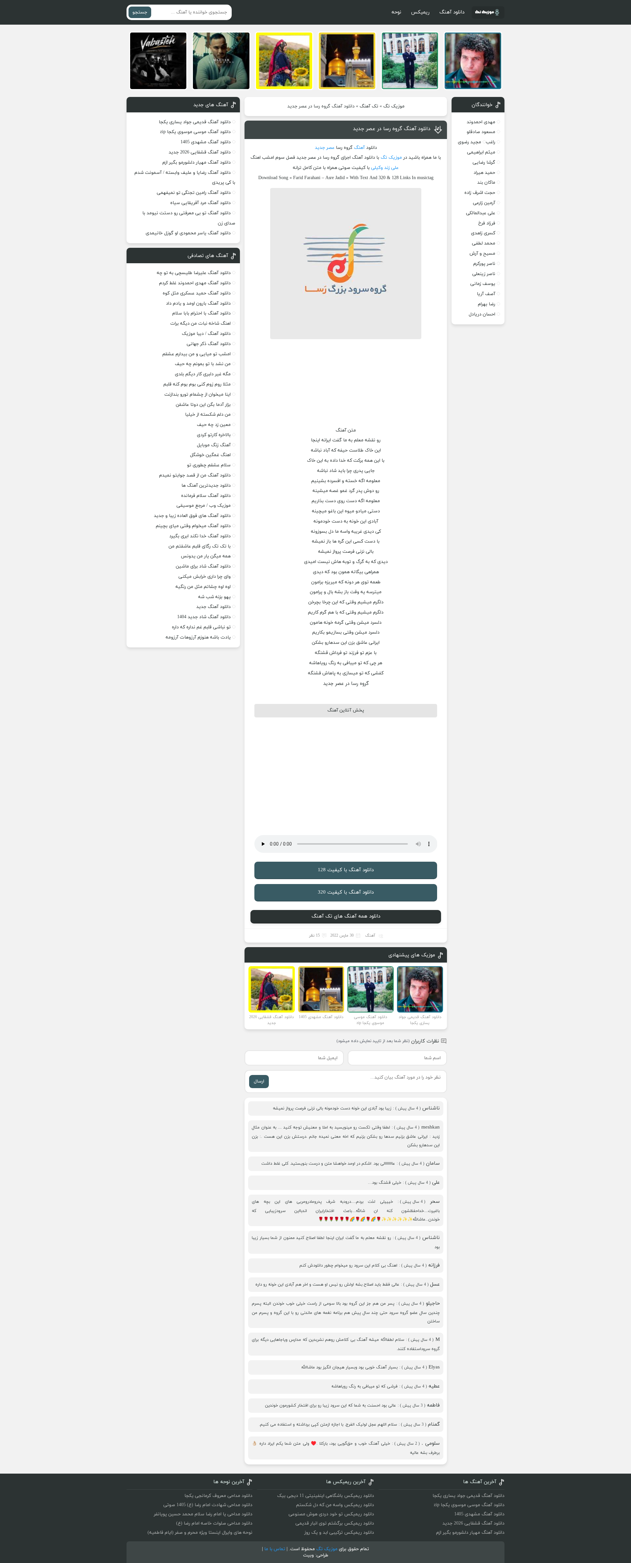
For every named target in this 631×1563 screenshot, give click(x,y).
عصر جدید (325, 148)
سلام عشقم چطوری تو (209, 465)
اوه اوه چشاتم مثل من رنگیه (203, 587)
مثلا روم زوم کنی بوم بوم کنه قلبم (197, 384)
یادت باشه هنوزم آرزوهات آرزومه (198, 637)
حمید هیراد (484, 173)
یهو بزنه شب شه (214, 597)
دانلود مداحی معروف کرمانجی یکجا (218, 1496)
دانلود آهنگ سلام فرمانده (206, 496)
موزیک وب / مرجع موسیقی (203, 505)
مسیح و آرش (482, 253)
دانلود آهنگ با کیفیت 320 (346, 892)
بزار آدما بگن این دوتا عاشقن (203, 405)
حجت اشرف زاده (479, 193)
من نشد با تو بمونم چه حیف (203, 364)
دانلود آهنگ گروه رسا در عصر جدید (392, 128)
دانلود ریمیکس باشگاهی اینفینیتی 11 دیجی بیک (325, 1496)
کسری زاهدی (483, 233)
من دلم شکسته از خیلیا (208, 414)
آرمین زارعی (484, 203)
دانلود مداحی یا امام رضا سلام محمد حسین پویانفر (203, 1514)
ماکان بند (486, 182)
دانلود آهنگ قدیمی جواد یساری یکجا (195, 122)
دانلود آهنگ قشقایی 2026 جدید (200, 152)
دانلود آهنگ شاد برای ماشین (203, 566)
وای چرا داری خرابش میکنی (204, 576)
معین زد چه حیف (214, 425)
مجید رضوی (469, 142)
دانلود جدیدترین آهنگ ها (206, 485)
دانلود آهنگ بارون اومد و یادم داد (198, 303)
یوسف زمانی (482, 284)
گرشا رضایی (484, 162)
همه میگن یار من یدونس (206, 556)
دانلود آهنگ (451, 12)
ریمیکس (420, 12)
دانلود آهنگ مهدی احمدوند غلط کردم (195, 283)
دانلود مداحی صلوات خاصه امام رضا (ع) (214, 1523)
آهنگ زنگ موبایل (214, 445)
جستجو (139, 12)
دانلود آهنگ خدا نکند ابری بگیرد (200, 536)
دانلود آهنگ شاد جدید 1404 (204, 617)
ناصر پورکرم (484, 264)
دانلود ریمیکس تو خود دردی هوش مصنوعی (331, 1514)
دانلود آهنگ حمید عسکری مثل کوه (197, 293)
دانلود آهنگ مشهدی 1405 (205, 142)
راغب (490, 142)
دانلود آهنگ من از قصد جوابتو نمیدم (195, 475)
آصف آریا (486, 294)
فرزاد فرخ (486, 223)
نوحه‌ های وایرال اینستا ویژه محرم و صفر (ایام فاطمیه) (200, 1532)
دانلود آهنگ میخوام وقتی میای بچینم (193, 526)
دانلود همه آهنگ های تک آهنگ (346, 916)
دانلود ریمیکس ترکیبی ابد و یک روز (339, 1532)
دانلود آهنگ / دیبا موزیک (206, 334)
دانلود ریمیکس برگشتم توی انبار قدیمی (334, 1523)
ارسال (259, 1081)
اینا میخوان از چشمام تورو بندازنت (197, 394)
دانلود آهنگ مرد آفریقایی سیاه (200, 203)
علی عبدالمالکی (480, 213)
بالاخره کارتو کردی (214, 435)
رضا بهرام (486, 304)
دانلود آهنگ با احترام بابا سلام (201, 313)
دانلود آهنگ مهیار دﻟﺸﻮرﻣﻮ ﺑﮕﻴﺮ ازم (196, 162)
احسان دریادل (482, 314)
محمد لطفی (483, 243)
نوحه (396, 12)
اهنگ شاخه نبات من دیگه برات (200, 323)
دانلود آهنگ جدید (213, 607)
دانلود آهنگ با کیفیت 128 (346, 870)
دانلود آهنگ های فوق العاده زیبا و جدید (192, 516)
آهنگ (359, 148)
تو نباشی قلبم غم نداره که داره (201, 627)
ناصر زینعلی (483, 274)
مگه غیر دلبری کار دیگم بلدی (203, 374)
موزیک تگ (394, 106)
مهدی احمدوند (481, 122)
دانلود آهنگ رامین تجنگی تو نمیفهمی (194, 193)
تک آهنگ (369, 106)
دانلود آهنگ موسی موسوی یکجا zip (195, 132)
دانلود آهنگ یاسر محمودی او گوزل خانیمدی (188, 233)
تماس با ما (274, 1549)
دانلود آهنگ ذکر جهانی (209, 344)
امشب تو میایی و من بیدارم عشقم (196, 354)
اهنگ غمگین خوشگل (210, 455)
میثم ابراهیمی (481, 152)
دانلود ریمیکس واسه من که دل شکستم (335, 1505)
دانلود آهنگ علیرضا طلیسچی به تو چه (194, 273)
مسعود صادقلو (481, 132)
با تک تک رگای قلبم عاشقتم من (200, 546)
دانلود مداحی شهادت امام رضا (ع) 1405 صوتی (207, 1505)
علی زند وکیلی (385, 168)
